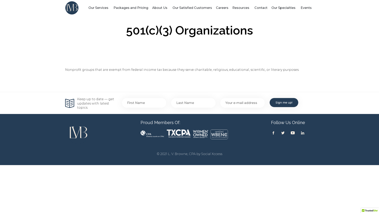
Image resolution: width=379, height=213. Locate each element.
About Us (159, 8)
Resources (240, 8)
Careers (222, 8)
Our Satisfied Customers (192, 8)
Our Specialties (283, 8)
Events (306, 8)
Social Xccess (211, 154)
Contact (260, 8)
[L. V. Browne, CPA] (75, 8)
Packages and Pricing (131, 8)
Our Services (98, 8)
